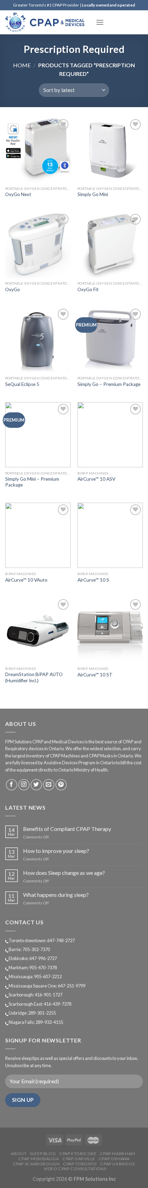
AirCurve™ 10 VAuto (26, 580)
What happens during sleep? (56, 894)
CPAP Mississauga (38, 1158)
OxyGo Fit (88, 289)
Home (22, 65)
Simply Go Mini (92, 194)
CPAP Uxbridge (117, 1163)
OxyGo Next (18, 194)
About (19, 1153)
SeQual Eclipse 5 (22, 384)
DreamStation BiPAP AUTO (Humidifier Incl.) (34, 677)
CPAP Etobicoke (78, 1153)
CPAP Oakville (78, 1158)
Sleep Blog (43, 1153)
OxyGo (12, 289)
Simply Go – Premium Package (108, 384)
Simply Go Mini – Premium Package (32, 482)
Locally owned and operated (108, 5)
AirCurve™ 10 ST (95, 674)
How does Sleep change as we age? (64, 872)
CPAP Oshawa (114, 1158)
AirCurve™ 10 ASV (96, 479)
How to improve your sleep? (56, 850)
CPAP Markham (117, 1153)
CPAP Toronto (80, 1163)
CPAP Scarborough (36, 1163)
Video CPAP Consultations (75, 1168)
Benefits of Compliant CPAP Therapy (67, 828)
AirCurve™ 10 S (93, 580)
